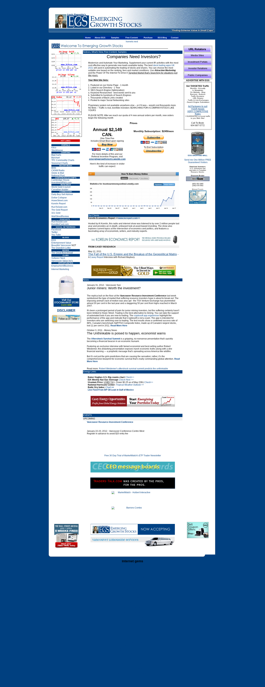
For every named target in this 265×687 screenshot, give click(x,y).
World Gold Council (60, 187)
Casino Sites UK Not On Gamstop (132, 617)
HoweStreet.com (59, 200)
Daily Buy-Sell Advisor (62, 194)
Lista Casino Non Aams (132, 676)
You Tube (56, 234)
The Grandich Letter (61, 248)
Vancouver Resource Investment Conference (110, 422)
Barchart (55, 157)
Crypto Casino (132, 567)
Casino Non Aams (132, 678)
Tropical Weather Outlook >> (130, 385)
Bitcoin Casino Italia (132, 668)
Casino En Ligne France (132, 625)
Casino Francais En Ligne (132, 683)
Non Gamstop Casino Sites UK (133, 587)
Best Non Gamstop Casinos (132, 585)
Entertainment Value (61, 243)
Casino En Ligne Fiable (132, 640)
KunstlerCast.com (60, 224)
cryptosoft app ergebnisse (146, 315)
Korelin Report (58, 203)
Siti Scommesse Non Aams (132, 569)
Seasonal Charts (59, 163)
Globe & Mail (57, 173)
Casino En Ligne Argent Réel (132, 648)
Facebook (56, 229)
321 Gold (55, 213)
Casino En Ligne (132, 656)
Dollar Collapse (59, 197)
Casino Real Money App (132, 653)
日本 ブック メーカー (132, 645)
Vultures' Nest (58, 258)
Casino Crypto (132, 627)
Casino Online (132, 600)
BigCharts (56, 155)
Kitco (53, 147)
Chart (109, 387)
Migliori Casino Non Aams (132, 637)
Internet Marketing (60, 269)
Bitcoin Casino (132, 630)
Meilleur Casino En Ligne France (132, 610)
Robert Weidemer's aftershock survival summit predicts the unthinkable (133, 368)
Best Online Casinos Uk (132, 620)
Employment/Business (62, 266)
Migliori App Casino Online (133, 635)
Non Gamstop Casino (84, 2)
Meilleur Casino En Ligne (132, 658)
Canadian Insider (59, 189)
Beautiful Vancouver (61, 245)
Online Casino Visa (132, 642)
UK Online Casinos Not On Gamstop (132, 577)
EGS (53, 240)
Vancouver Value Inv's (62, 261)
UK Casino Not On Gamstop (132, 582)
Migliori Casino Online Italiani (132, 622)
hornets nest (132, 41)
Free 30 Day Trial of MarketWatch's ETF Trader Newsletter (132, 455)
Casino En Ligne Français (132, 666)
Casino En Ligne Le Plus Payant (132, 673)
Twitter (54, 232)
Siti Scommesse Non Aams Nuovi (132, 671)
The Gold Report (59, 210)
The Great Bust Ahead (62, 252)
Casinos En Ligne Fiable (132, 663)
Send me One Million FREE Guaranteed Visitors (197, 161)
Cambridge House (60, 180)
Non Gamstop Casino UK (132, 590)
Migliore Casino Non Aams (133, 661)
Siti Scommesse (183, 2)
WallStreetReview (60, 216)
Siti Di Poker (166, 2)
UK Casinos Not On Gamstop (141, 2)
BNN (53, 168)
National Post (58, 175)
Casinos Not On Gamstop (111, 2)
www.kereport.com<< (129, 218)
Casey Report (96, 257)
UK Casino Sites (133, 602)
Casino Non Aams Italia (132, 579)
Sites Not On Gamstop (132, 592)
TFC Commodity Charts (62, 160)
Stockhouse (57, 150)
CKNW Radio (58, 170)
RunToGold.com (59, 207)
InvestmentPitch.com (61, 182)
